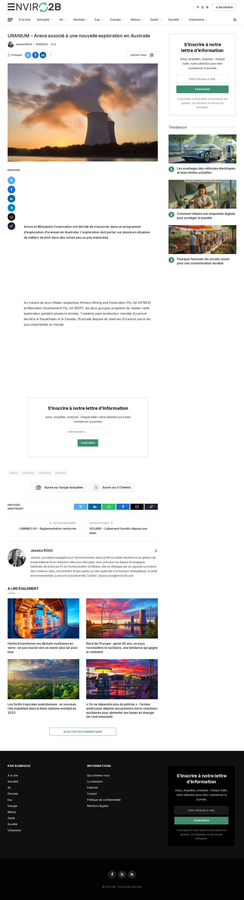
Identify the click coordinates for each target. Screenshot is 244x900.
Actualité (43, 19)
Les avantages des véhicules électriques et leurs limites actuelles (206, 170)
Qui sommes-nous (98, 775)
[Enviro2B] (35, 7)
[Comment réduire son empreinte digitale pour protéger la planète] (202, 194)
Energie (115, 19)
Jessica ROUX (24, 44)
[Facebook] (11, 189)
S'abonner (224, 7)
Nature (135, 19)
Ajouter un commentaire (82, 731)
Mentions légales (97, 805)
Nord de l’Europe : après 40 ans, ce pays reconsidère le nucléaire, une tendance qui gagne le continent (122, 648)
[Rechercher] (234, 19)
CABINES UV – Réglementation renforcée (47, 528)
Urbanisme (196, 19)
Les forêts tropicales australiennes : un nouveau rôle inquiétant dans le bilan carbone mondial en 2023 (42, 708)
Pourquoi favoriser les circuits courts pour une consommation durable (203, 261)
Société (173, 19)
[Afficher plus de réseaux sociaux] (50, 55)
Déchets (79, 19)
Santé (154, 19)
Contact (92, 793)
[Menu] (10, 19)
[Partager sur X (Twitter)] (28, 55)
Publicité (92, 787)
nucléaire (45, 472)
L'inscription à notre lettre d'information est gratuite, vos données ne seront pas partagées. (202, 103)
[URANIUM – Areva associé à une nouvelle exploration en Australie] (83, 112)
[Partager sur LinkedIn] (43, 55)
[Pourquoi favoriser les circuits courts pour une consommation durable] (202, 239)
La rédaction (95, 781)
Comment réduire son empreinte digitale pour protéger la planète (206, 216)
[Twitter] (11, 180)
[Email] (11, 217)
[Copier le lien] (11, 226)
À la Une (24, 19)
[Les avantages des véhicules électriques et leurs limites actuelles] (202, 149)
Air (61, 19)
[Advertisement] (93, 195)
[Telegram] (11, 207)
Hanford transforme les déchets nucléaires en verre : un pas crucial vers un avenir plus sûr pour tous (43, 648)
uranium (60, 472)
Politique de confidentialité (104, 799)
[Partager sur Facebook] (35, 55)
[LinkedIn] (11, 198)
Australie (28, 472)
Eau (97, 19)
